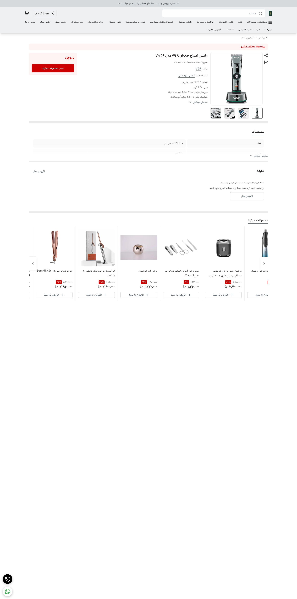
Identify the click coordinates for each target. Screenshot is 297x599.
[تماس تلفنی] (7, 579)
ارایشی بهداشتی (247, 37)
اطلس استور (263, 37)
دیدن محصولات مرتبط (53, 68)
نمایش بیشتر (261, 156)
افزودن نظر (39, 172)
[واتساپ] (7, 591)
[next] (33, 264)
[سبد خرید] (27, 13)
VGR (198, 69)
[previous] (264, 264)
